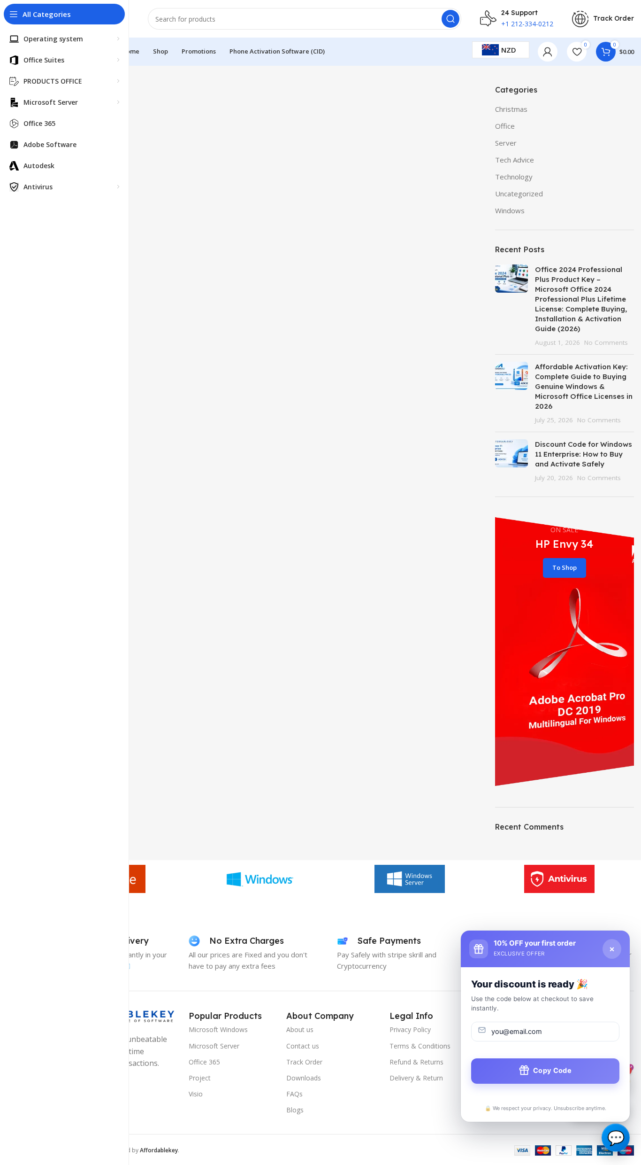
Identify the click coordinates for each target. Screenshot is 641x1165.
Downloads (303, 1077)
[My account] (547, 51)
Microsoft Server (214, 1045)
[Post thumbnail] (511, 305)
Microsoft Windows (218, 1029)
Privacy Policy (410, 1029)
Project (200, 1077)
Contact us (302, 1045)
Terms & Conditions (419, 1045)
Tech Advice (514, 159)
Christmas (511, 109)
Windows (510, 210)
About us (299, 1029)
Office (505, 126)
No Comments (606, 342)
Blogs (295, 1109)
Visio (196, 1093)
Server (506, 143)
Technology (514, 176)
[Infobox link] (603, 19)
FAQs (294, 1093)
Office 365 (204, 1061)
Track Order (304, 1061)
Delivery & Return (416, 1077)
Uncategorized (519, 193)
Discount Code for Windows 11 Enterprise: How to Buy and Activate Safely (583, 454)
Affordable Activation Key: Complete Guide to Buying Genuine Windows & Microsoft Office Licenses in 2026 (584, 386)
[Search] (450, 19)
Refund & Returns (416, 1061)
